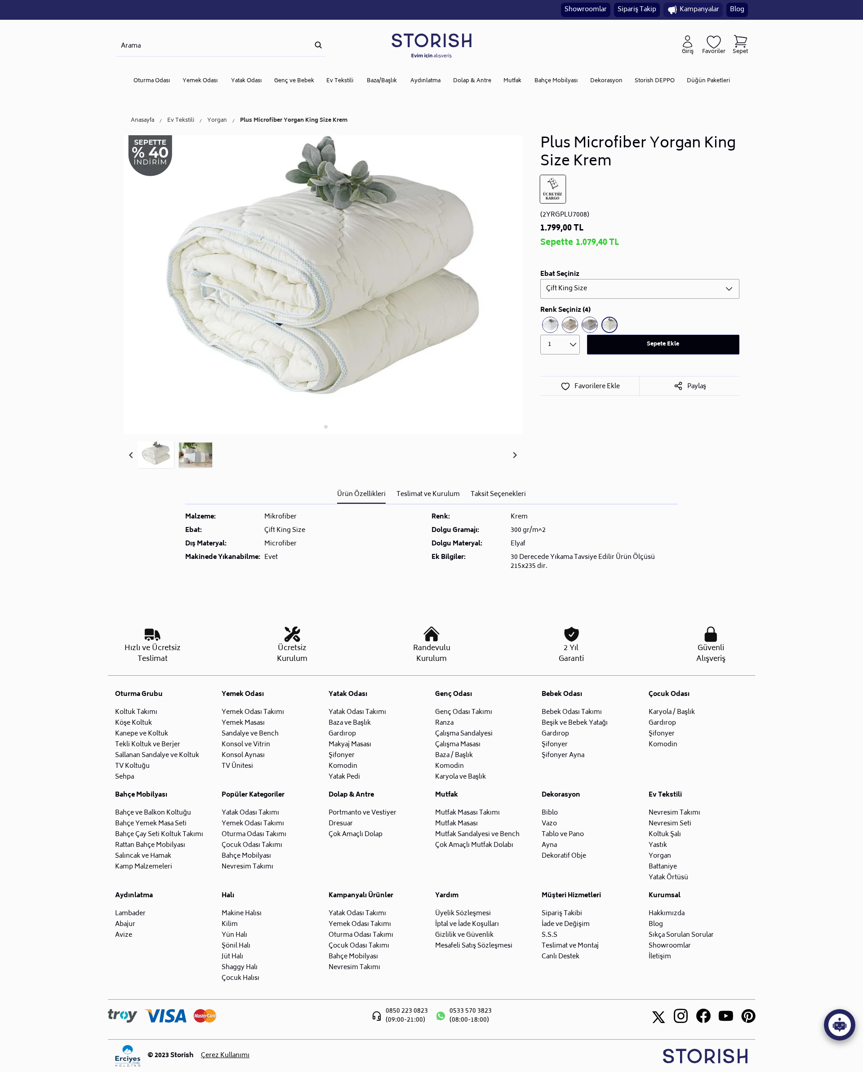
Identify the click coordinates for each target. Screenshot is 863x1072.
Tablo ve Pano (563, 834)
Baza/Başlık (382, 81)
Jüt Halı (232, 956)
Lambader (130, 913)
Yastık (658, 845)
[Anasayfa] (431, 45)
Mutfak (512, 81)
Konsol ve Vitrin (246, 744)
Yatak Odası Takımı (357, 712)
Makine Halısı (242, 913)
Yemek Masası (243, 723)
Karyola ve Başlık (460, 777)
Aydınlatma (425, 81)
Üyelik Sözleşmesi (463, 913)
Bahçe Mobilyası (556, 81)
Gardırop (342, 734)
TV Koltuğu (132, 766)
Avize (123, 935)
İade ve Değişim (566, 924)
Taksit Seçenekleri (498, 494)
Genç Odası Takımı (463, 712)
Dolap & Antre (472, 81)
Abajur (125, 924)
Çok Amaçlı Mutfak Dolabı (474, 845)
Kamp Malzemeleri (143, 867)
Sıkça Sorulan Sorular (681, 935)
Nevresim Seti (670, 823)
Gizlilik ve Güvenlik (464, 935)
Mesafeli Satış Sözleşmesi (473, 946)
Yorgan (217, 120)
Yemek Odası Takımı (253, 712)
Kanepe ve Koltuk (141, 734)
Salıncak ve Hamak (143, 856)
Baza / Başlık (454, 755)
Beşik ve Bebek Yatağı (575, 723)
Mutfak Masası (456, 823)
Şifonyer (342, 755)
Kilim (230, 924)
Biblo (550, 813)
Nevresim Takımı (247, 867)
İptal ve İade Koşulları (467, 924)
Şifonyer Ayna (563, 755)
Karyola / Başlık (672, 712)
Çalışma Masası (457, 744)
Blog (737, 9)
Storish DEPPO (655, 81)
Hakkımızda (667, 913)
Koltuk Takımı (136, 712)
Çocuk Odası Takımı (252, 845)
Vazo (549, 823)
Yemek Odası (200, 81)
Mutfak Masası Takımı (467, 813)
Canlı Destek (560, 956)
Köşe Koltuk (133, 723)
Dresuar (341, 823)
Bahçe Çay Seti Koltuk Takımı (159, 834)
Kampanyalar (699, 9)
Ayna (549, 845)
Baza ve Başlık (350, 723)
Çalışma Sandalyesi (464, 734)
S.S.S (549, 935)
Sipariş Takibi (562, 913)
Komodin (343, 766)
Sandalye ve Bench (250, 734)
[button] (156, 455)
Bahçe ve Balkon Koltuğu (153, 813)
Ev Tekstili (339, 81)
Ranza (444, 723)
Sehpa (124, 777)
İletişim (660, 956)
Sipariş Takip (637, 9)
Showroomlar (586, 9)
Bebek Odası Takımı (572, 712)
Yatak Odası (246, 81)
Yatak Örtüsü (668, 877)
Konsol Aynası (243, 755)
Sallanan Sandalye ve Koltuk (157, 755)
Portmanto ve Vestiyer (362, 813)
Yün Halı (234, 935)
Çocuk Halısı (240, 978)
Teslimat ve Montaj (570, 946)
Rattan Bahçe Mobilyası (150, 845)
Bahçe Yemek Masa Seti (151, 823)
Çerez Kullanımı (225, 1055)
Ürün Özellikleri (361, 494)
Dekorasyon (606, 81)
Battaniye (663, 867)
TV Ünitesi (237, 766)
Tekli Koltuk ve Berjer (147, 744)
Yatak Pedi (344, 777)
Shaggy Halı (240, 967)
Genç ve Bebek (294, 81)
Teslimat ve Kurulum (428, 494)
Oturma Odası (151, 81)
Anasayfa (142, 120)
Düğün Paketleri (708, 81)
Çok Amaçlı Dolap (356, 834)
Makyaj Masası (350, 744)
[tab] (319, 426)
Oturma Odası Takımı (254, 834)
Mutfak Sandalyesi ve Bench (477, 834)
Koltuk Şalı (665, 834)
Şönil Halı (236, 946)
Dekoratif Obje (564, 856)
